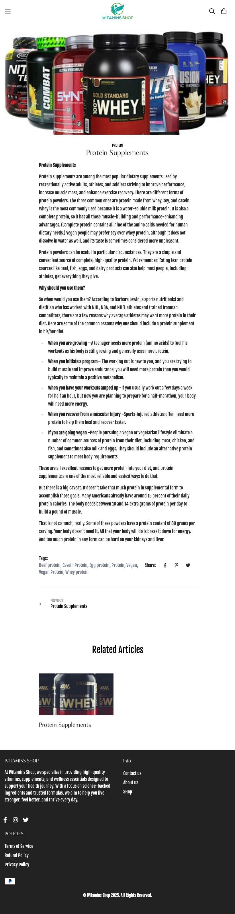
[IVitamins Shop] (117, 11)
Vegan (131, 565)
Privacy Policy (17, 864)
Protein (117, 145)
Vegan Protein (51, 572)
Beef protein (49, 565)
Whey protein (77, 572)
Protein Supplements (65, 725)
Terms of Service (19, 846)
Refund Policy (17, 855)
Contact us (132, 773)
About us (130, 782)
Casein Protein (74, 565)
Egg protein (99, 565)
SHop (127, 792)
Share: (150, 565)
